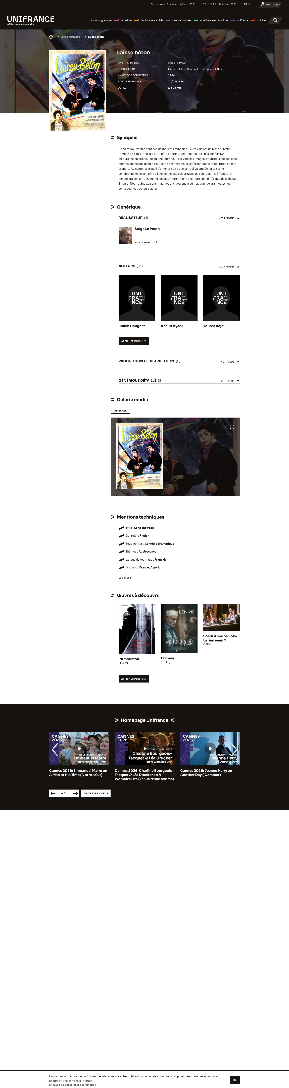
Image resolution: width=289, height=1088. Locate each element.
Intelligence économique (214, 20)
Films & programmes (100, 20)
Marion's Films (177, 69)
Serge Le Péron (177, 62)
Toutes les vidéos (95, 793)
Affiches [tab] (120, 410)
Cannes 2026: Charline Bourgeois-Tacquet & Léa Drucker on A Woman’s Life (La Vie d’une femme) (78, 775)
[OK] (234, 1079)
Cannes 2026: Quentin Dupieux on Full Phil (209, 773)
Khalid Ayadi (172, 326)
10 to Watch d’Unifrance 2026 (219, 4)
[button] (232, 428)
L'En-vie (167, 658)
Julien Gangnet (132, 326)
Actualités (126, 20)
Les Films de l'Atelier (212, 69)
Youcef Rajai (214, 326)
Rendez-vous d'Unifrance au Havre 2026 (173, 4)
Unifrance (242, 20)
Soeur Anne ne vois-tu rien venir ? (220, 638)
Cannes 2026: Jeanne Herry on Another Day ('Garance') (141, 773)
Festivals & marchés (152, 20)
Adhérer (261, 20)
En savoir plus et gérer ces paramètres (72, 1084)
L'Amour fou (129, 659)
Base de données (181, 20)
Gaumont (192, 69)
